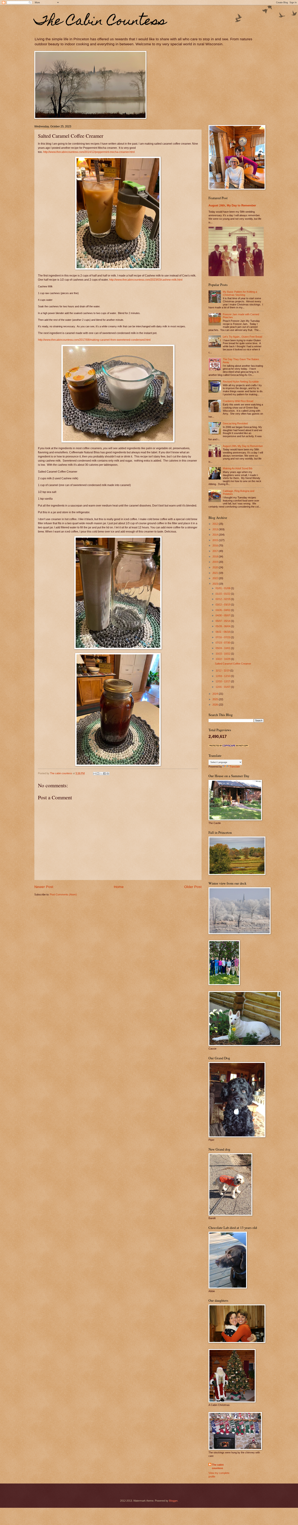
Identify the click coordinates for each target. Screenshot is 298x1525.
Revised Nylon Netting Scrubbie (241, 381)
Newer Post (43, 887)
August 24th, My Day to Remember (232, 205)
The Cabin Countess (100, 22)
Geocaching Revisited (235, 423)
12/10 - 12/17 (223, 681)
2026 (215, 704)
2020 (215, 567)
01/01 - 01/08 (223, 588)
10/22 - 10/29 (223, 659)
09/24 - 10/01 (223, 648)
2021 (215, 573)
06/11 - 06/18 (223, 631)
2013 (215, 529)
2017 (215, 551)
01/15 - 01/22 (223, 593)
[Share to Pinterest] (108, 773)
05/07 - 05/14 (223, 621)
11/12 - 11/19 (223, 670)
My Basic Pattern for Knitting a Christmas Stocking (240, 293)
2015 (215, 540)
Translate (235, 766)
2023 (215, 583)
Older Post (193, 887)
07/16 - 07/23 (223, 637)
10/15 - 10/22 (223, 653)
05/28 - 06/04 (223, 626)
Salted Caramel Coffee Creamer (233, 663)
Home (119, 887)
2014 (215, 534)
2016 (215, 545)
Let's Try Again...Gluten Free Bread (242, 336)
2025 (215, 699)
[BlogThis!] (98, 773)
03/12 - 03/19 (223, 604)
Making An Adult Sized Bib (237, 468)
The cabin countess (218, 1466)
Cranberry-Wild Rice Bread (238, 401)
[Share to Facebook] (104, 773)
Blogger (173, 1500)
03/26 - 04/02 (223, 610)
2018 (215, 556)
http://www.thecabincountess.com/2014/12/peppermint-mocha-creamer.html (89, 151)
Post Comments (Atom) (63, 894)
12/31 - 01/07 (223, 687)
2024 (215, 693)
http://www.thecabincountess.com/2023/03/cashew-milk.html (145, 279)
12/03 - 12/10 (223, 676)
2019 (215, 562)
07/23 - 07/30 (223, 642)
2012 (215, 524)
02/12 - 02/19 (223, 599)
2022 (215, 578)
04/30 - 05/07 (223, 615)
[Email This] (94, 773)
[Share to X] (101, 773)
